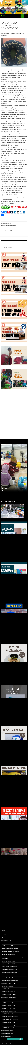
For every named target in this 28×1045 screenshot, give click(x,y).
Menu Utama (26, 16)
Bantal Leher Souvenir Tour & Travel (10, 951)
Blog (2, 937)
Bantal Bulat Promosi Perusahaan (10, 1000)
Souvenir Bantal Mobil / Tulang (8, 983)
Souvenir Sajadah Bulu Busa (7, 1036)
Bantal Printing (4, 934)
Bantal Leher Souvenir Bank (8, 945)
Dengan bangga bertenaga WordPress (8, 1043)
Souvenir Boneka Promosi (7, 1030)
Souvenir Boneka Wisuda (7, 1033)
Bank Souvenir (5, 16)
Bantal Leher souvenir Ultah (8, 954)
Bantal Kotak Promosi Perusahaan (10, 1016)
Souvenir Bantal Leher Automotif (9, 972)
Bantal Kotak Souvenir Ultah (8, 1027)
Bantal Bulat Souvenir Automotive (10, 1002)
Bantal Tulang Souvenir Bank (8, 991)
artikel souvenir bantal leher (8, 943)
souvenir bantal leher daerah (8, 975)
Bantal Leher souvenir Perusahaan (10, 948)
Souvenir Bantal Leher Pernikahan (10, 980)
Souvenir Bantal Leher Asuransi (9, 969)
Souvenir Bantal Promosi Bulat (8, 997)
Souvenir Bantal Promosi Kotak (8, 1011)
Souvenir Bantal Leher (6, 940)
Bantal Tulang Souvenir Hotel (9, 994)
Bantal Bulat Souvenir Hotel (8, 1008)
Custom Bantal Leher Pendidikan (9, 966)
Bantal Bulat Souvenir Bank (8, 1005)
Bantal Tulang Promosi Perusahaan (10, 989)
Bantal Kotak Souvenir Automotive (10, 1019)
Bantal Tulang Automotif (7, 986)
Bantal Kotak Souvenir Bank (8, 1022)
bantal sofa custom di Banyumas (8, 224)
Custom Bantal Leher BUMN (8, 961)
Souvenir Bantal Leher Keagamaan (10, 977)
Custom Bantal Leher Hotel (8, 964)
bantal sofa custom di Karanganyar (9, 229)
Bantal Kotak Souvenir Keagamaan (10, 1025)
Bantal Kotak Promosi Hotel (8, 1014)
